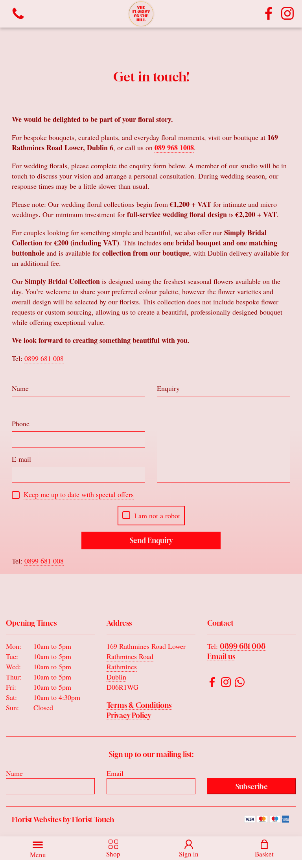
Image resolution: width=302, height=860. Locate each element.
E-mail (21, 459)
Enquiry (168, 388)
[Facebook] (268, 13)
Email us (221, 656)
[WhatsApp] (240, 683)
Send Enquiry (151, 540)
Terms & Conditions (139, 705)
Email (115, 773)
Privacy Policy (129, 715)
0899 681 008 (242, 646)
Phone (20, 423)
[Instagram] (287, 13)
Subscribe (252, 786)
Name (20, 388)
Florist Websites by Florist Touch (63, 819)
